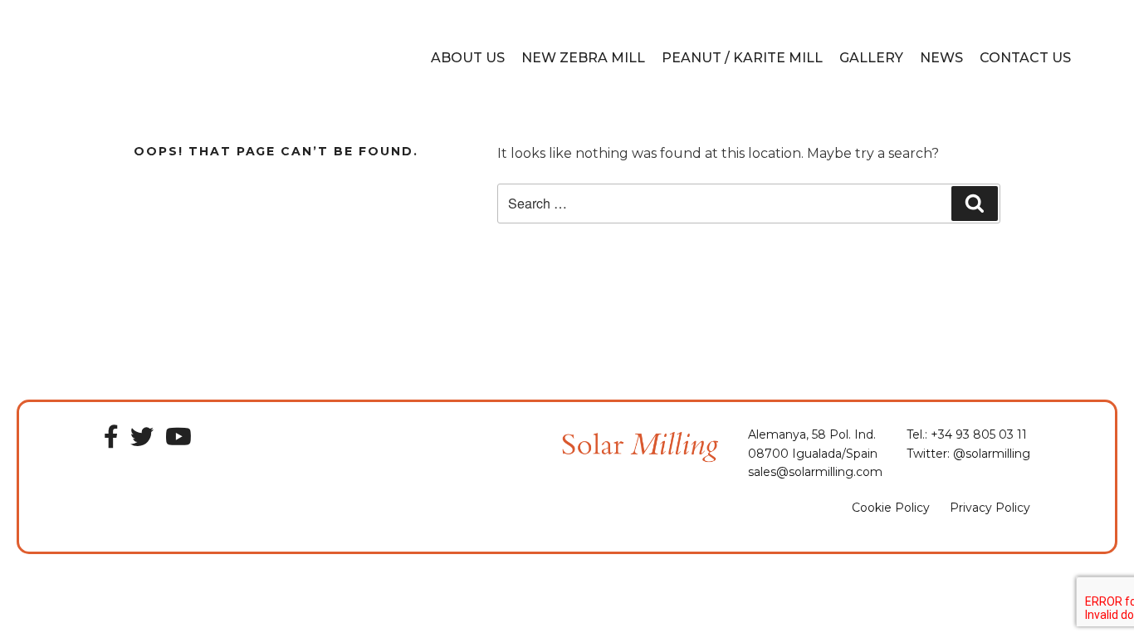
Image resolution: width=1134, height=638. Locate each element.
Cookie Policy (891, 507)
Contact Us (1025, 58)
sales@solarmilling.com (815, 471)
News (941, 58)
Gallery (871, 58)
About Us (468, 58)
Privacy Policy (990, 507)
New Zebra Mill (583, 58)
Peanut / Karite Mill (742, 58)
